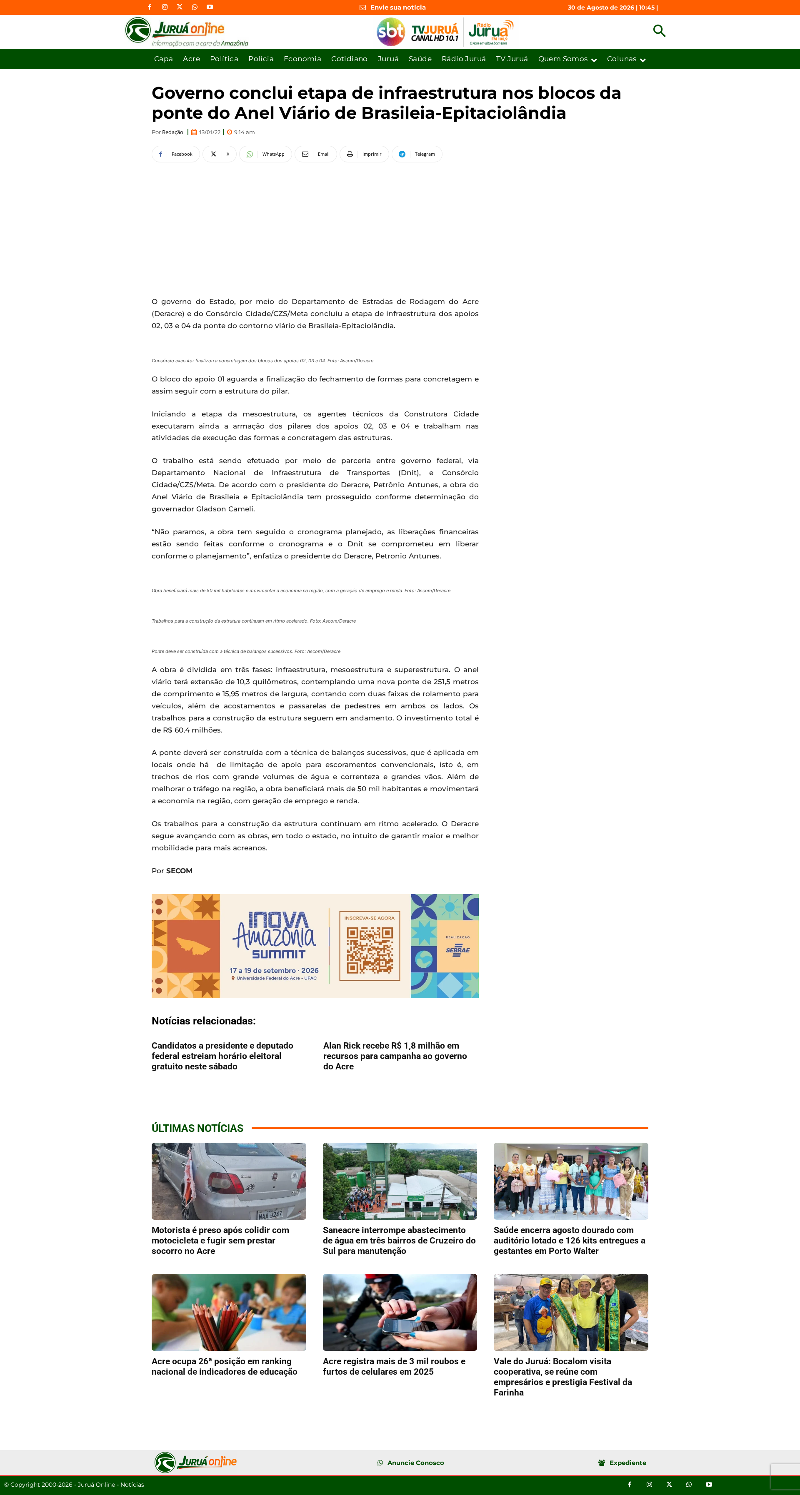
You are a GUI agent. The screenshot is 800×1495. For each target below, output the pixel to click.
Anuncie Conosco (416, 1463)
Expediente (628, 1463)
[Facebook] (149, 7)
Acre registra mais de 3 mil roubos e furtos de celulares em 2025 (394, 1366)
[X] (179, 7)
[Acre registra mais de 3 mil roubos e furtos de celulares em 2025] (400, 1312)
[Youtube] (209, 7)
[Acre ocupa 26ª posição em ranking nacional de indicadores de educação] (229, 1312)
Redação (172, 132)
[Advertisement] (315, 227)
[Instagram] (164, 7)
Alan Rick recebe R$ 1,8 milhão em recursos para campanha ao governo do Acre (395, 1056)
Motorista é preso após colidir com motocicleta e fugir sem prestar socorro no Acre (220, 1240)
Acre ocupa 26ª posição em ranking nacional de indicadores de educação (225, 1366)
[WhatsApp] (194, 7)
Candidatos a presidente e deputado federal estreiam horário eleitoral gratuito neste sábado (222, 1056)
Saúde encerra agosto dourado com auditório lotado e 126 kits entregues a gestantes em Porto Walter (569, 1240)
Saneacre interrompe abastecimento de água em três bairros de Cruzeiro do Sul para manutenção (399, 1240)
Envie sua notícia (398, 7)
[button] (659, 31)
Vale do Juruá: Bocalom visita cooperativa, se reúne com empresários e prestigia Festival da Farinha (563, 1377)
